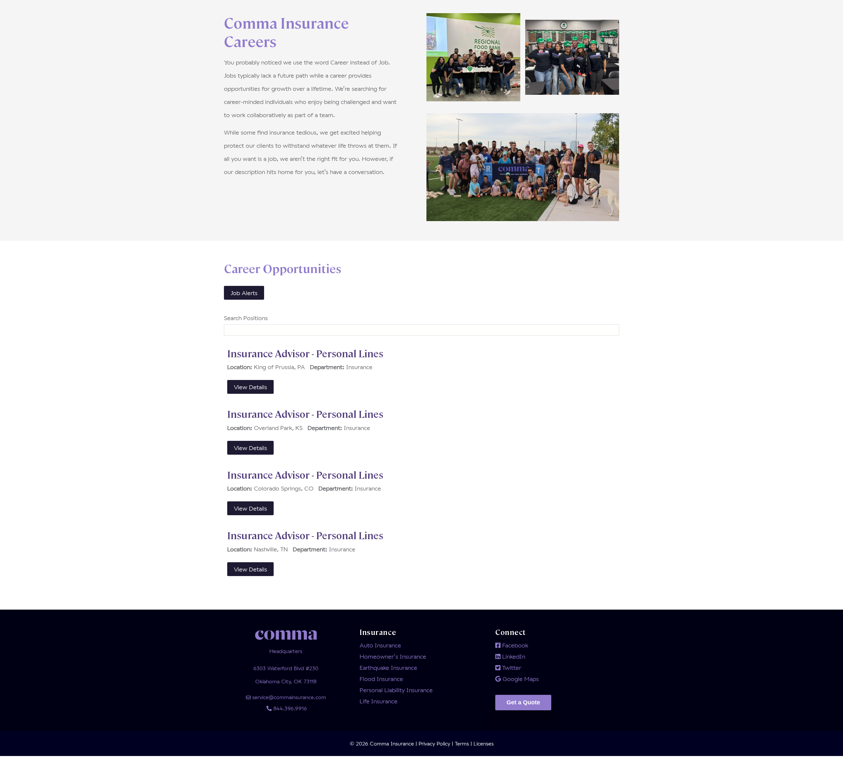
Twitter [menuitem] (511, 667)
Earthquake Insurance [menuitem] (388, 667)
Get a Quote (523, 702)
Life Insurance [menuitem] (378, 701)
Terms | (463, 743)
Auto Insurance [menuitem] (380, 645)
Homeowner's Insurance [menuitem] (393, 656)
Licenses (483, 743)
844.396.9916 (289, 708)
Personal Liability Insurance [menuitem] (396, 690)
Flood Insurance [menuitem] (381, 678)
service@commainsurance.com (288, 697)
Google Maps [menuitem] (520, 678)
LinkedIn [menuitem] (513, 656)
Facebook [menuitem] (514, 645)
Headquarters (285, 651)
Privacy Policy (435, 743)
